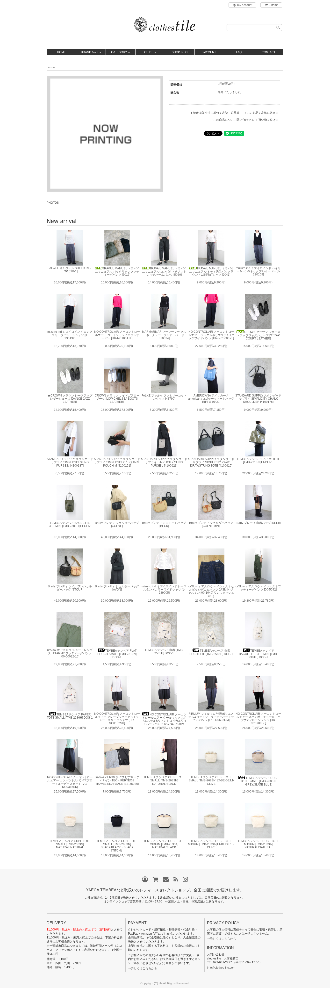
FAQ (239, 52)
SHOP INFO (179, 52)
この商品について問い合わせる (233, 120)
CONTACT (268, 52)
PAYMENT (209, 52)
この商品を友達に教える (263, 113)
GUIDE (148, 52)
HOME (61, 52)
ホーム (51, 67)
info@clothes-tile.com (221, 967)
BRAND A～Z (89, 52)
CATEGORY (119, 52)
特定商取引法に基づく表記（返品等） (217, 113)
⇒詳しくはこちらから (142, 968)
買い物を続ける (268, 120)
